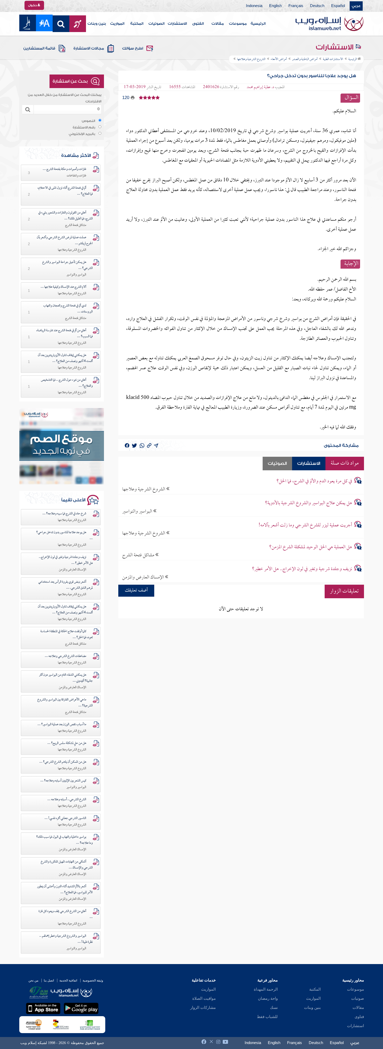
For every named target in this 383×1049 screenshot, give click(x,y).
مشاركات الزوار (203, 1007)
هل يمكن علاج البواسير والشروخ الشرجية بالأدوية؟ (308, 503)
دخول (33, 5)
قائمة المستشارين (39, 48)
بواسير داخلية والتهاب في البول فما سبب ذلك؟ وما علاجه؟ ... (64, 840)
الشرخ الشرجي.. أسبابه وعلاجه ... (66, 799)
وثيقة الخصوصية (93, 980)
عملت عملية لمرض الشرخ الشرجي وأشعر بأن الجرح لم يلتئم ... (65, 240)
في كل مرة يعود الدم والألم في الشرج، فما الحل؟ (314, 481)
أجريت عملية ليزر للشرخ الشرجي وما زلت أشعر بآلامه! (305, 525)
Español (338, 6)
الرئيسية (258, 24)
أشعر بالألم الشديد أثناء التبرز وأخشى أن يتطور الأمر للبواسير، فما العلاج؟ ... (65, 889)
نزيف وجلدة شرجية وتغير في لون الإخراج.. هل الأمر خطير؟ (302, 569)
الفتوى (198, 24)
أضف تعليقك (136, 590)
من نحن (33, 980)
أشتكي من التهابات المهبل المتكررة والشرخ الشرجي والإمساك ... (67, 865)
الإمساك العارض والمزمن (143, 577)
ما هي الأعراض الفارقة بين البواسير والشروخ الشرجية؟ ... (65, 702)
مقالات (218, 24)
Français (295, 6)
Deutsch (317, 6)
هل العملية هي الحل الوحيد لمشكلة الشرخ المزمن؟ (310, 547)
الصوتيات (156, 24)
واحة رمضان (268, 998)
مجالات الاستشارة (88, 48)
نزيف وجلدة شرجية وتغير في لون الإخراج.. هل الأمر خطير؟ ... (66, 560)
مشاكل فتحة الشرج (138, 555)
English (275, 6)
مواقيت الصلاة (204, 998)
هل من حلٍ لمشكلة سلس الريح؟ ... (66, 743)
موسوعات (238, 24)
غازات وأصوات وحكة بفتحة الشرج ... (64, 169)
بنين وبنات (97, 24)
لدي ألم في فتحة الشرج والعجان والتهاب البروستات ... (68, 309)
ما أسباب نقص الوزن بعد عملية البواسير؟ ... (62, 724)
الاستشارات (177, 24)
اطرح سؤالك (132, 48)
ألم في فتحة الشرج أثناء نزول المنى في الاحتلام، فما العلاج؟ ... (65, 191)
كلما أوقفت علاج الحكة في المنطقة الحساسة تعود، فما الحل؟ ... (66, 634)
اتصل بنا (49, 980)
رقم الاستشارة (84, 127)
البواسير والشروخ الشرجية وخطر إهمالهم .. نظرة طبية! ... (66, 939)
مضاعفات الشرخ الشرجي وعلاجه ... (65, 656)
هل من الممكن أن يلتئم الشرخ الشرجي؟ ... (62, 762)
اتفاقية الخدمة (68, 980)
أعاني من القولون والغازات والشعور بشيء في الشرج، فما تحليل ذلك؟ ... (65, 215)
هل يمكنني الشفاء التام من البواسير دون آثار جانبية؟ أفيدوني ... (66, 678)
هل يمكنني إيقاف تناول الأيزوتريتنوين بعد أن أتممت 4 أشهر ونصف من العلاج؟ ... (65, 358)
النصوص (88, 121)
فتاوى (359, 1017)
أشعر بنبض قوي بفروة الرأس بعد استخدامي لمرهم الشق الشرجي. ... (65, 585)
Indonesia (254, 6)
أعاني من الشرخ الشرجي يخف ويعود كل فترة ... (66, 914)
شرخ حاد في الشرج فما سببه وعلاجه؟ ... (64, 513)
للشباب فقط (267, 1017)
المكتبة (136, 24)
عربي (356, 6)
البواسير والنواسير (137, 511)
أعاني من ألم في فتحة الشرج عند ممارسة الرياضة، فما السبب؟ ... (64, 333)
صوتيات (357, 998)
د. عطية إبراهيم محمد (260, 87)
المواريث (117, 24)
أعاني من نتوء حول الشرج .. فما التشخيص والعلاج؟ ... (67, 383)
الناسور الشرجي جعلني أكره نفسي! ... (65, 818)
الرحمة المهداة (266, 989)
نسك (274, 1007)
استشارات (355, 1026)
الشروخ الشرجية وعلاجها (144, 489)
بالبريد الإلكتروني (82, 134)
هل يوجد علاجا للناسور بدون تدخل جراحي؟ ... (64, 535)
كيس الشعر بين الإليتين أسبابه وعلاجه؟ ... (63, 781)
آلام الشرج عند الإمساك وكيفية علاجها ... (63, 287)
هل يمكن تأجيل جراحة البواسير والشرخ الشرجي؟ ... (67, 265)
